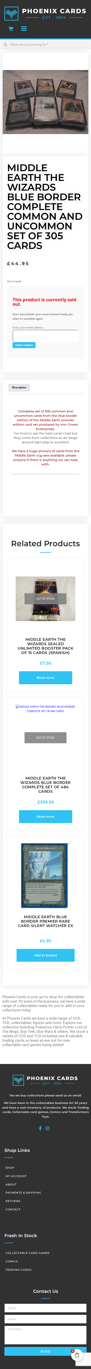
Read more (46, 678)
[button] (24, 28)
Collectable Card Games (27, 1253)
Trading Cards (19, 1269)
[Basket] (11, 28)
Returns (13, 1201)
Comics (12, 1261)
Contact (13, 1209)
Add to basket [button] (45, 955)
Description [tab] (19, 387)
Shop (10, 1167)
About (11, 1184)
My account (16, 1176)
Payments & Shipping (23, 1192)
